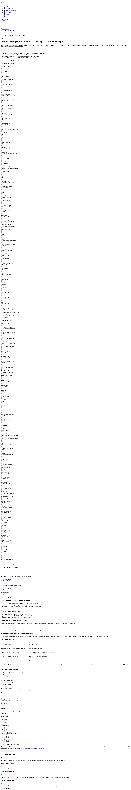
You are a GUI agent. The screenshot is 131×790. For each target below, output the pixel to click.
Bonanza (7, 14)
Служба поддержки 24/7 (8, 30)
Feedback (3, 703)
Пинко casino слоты (10, 10)
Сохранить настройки (6, 788)
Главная (6, 719)
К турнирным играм (6, 570)
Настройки (3, 750)
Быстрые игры (9, 16)
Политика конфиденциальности (12, 721)
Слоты (5, 24)
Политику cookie (21, 748)
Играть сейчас (4, 317)
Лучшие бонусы (9, 8)
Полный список (5, 308)
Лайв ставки (8, 12)
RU (4, 26)
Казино (7, 6)
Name (2, 700)
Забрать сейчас (4, 38)
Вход (2, 19)
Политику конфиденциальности (35, 748)
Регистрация (6, 19)
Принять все (10, 750)
